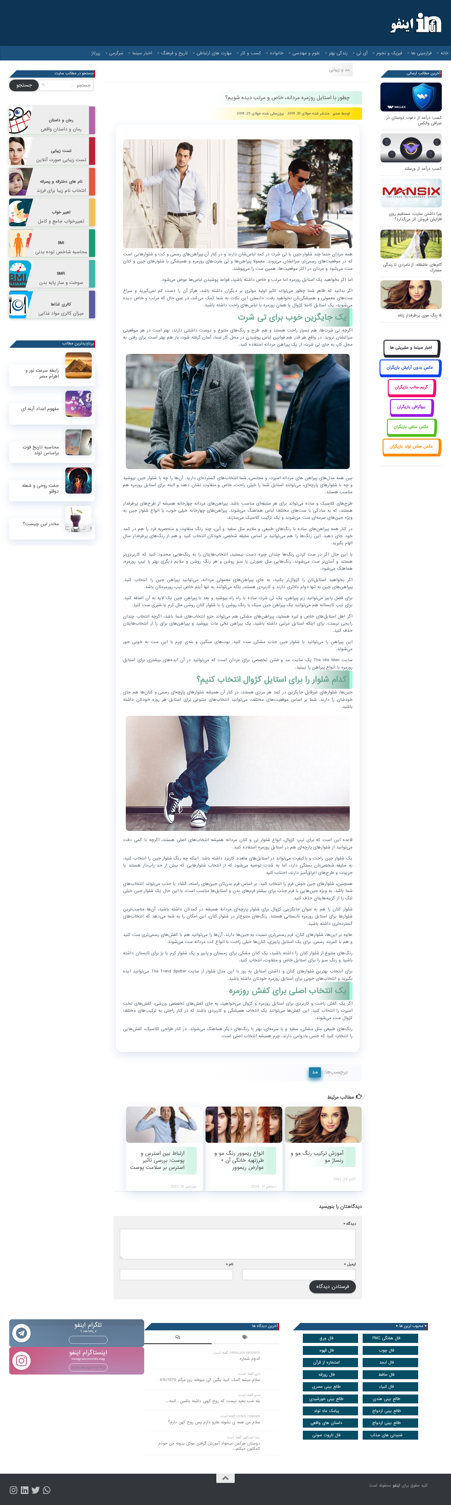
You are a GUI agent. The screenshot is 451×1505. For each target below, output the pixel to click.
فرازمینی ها (421, 53)
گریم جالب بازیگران (411, 387)
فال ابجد (386, 1362)
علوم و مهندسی (306, 53)
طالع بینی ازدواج (386, 1411)
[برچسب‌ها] (245, 1338)
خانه (445, 53)
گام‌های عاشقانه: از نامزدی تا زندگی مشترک (412, 267)
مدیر (336, 113)
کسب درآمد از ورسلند (423, 168)
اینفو (396, 1485)
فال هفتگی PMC (386, 1338)
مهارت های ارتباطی (214, 53)
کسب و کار (251, 53)
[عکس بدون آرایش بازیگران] (410, 374)
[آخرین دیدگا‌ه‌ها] (178, 1338)
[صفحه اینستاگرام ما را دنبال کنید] (13, 1490)
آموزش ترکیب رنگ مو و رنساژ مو (317, 1157)
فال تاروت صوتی (326, 1435)
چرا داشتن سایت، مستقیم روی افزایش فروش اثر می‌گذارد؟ (415, 217)
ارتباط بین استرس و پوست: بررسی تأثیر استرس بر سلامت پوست (157, 1161)
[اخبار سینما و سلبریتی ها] (411, 354)
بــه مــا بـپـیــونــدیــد (88, 1339)
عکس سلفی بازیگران (411, 427)
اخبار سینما (142, 53)
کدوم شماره (250, 1359)
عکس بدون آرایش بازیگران (410, 367)
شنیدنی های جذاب (386, 1435)
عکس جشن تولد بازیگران (411, 446)
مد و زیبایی (339, 69)
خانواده (276, 53)
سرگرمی (116, 53)
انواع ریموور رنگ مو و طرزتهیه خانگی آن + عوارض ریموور (239, 1161)
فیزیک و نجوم (389, 53)
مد (315, 1072)
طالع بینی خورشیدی (326, 1399)
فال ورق (326, 1338)
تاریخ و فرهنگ (174, 53)
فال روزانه (326, 1374)
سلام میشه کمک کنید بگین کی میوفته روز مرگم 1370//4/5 (210, 1380)
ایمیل (350, 1264)
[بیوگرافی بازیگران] (411, 414)
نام (229, 1264)
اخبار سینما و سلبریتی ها (411, 347)
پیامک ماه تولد (326, 1411)
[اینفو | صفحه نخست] (415, 23)
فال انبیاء (386, 1386)
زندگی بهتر (338, 53)
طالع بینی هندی (386, 1399)
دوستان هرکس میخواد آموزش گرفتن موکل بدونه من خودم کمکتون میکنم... (209, 1446)
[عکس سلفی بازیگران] (411, 433)
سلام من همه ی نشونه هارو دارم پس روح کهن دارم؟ (214, 1422)
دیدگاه (350, 1224)
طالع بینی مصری (326, 1386)
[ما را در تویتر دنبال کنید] (35, 1490)
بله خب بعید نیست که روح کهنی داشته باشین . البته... (212, 1401)
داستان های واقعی (326, 1423)
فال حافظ (386, 1374)
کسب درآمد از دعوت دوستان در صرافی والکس (414, 120)
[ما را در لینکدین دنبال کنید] (24, 1490)
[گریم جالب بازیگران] (411, 394)
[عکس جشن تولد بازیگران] (411, 453)
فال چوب (386, 1350)
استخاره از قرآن (326, 1362)
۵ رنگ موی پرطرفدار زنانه (420, 315)
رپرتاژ (95, 53)
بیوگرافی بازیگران (411, 407)
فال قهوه (326, 1350)
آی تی (362, 53)
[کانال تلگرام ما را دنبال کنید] (46, 1490)
